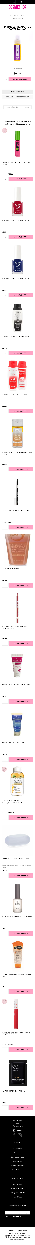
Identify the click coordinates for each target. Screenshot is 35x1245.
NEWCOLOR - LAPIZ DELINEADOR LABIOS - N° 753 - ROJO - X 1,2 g (16, 627)
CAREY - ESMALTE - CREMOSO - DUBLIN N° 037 (17, 917)
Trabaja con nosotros (17, 1193)
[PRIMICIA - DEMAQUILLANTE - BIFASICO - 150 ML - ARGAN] (17, 434)
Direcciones (17, 1153)
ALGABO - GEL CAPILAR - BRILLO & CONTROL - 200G (17, 976)
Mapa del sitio (17, 1197)
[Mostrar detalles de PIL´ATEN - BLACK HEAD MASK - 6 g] (17, 1072)
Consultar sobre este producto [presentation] (17, 97)
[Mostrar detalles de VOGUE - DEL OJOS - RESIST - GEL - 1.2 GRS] (17, 492)
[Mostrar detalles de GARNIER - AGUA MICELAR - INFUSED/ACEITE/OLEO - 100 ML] (17, 782)
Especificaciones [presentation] (17, 92)
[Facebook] (15, 1135)
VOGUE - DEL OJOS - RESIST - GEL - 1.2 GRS (15, 510)
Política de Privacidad (17, 1170)
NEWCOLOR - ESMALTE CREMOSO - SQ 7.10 (15, 278)
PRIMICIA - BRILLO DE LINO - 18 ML (13, 743)
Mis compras (17, 1148)
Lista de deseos (17, 2)
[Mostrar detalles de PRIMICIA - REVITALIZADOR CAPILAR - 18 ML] (17, 666)
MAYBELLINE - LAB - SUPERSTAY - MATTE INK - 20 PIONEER (17, 1034)
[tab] (17, 92)
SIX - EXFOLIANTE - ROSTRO (11, 568)
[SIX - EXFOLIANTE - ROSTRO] (17, 550)
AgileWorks (22, 1233)
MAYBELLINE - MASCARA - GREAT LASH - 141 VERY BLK (16, 163)
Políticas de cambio (17, 1165)
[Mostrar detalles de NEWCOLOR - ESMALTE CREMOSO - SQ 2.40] (17, 201)
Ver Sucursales (18, 1126)
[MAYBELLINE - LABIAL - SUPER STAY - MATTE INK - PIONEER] (17, 1014)
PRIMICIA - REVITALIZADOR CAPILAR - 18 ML (16, 685)
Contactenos (17, 1184)
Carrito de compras (17, 1157)
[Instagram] (20, 1135)
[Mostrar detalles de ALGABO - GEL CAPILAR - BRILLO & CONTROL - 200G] (17, 956)
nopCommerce (22, 1231)
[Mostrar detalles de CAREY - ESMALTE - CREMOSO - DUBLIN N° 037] (17, 898)
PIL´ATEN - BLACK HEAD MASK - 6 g (13, 1091)
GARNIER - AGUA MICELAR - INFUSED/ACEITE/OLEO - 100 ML (12, 802)
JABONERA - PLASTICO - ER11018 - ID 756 (15, 859)
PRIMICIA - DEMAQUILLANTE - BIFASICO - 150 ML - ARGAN (17, 453)
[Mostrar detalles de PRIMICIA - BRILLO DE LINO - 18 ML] (17, 724)
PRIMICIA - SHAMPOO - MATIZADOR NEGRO (15, 336)
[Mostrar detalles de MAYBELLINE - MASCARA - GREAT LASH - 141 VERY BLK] (17, 143)
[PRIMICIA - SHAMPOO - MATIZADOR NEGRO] (17, 317)
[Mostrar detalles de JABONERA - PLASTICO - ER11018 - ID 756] (17, 840)
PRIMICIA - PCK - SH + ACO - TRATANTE (14, 394)
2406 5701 (19, 1131)
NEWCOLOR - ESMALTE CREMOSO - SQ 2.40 (15, 220)
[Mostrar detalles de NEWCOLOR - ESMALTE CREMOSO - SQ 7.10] (17, 259)
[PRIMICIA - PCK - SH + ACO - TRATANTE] (17, 375)
